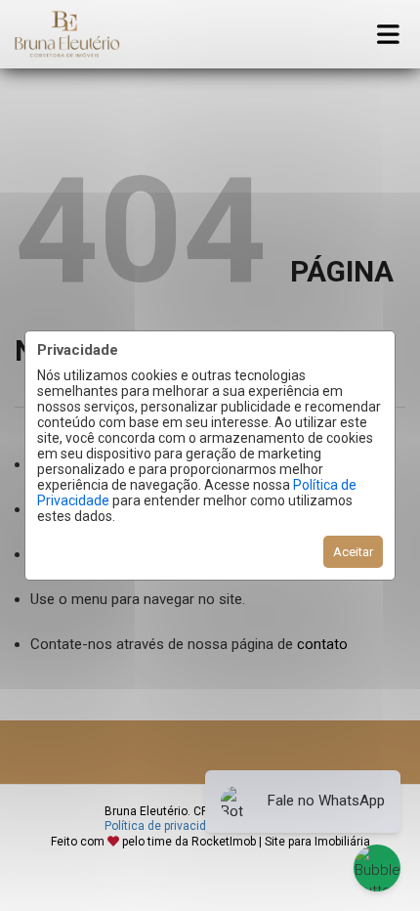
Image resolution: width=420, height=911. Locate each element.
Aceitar (353, 551)
